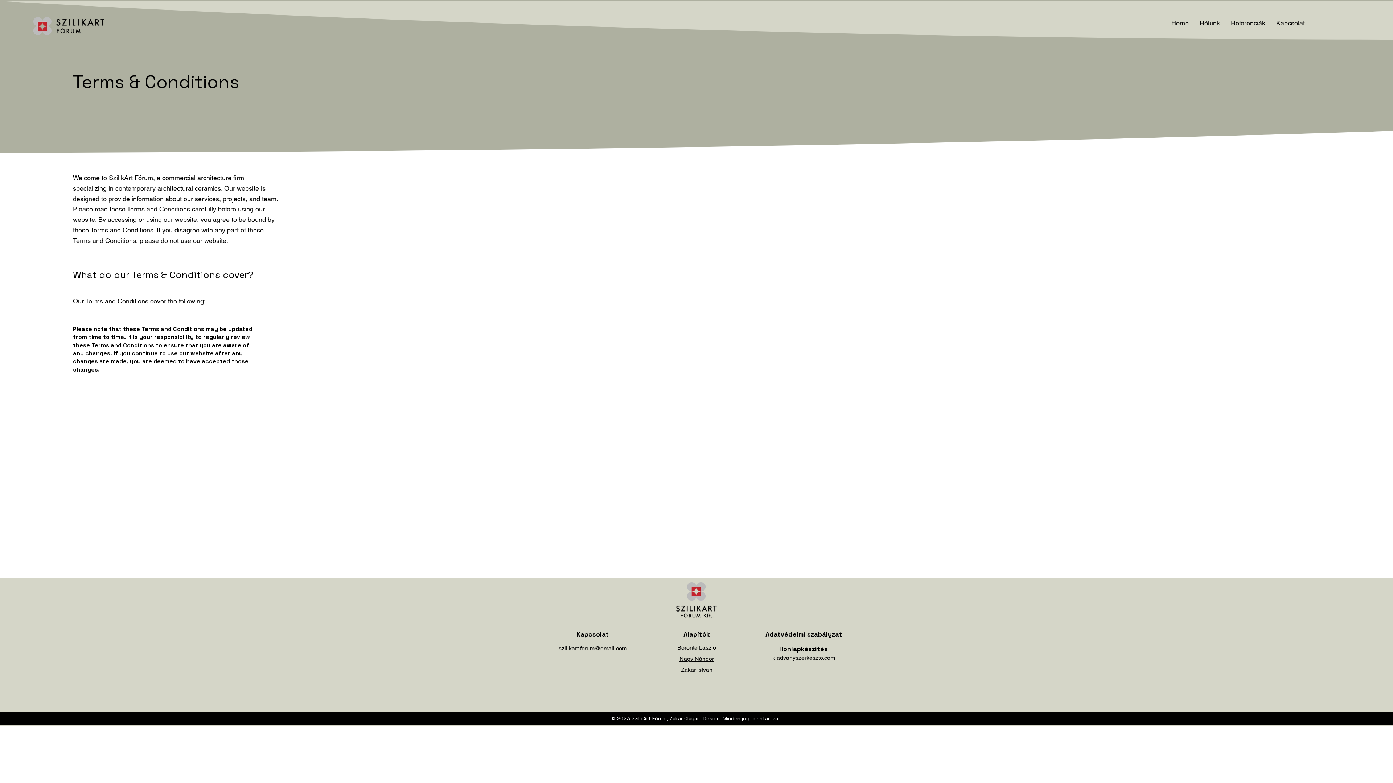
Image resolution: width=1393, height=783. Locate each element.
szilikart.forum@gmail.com (593, 648)
